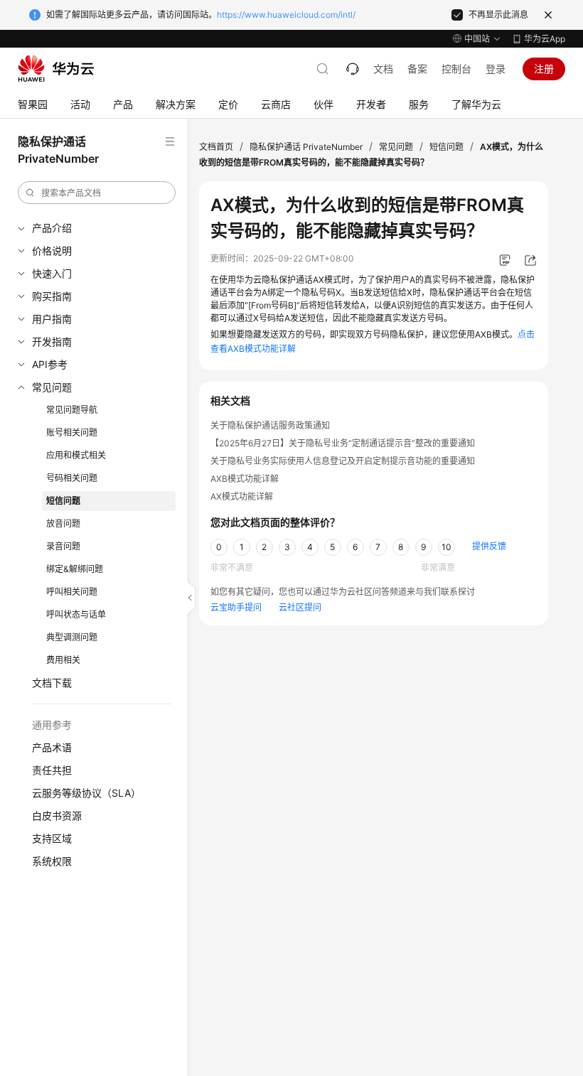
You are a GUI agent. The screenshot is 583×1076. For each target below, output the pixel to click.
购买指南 (52, 296)
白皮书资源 (57, 815)
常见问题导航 (71, 409)
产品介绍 (52, 228)
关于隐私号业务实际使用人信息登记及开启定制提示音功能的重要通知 (342, 461)
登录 (496, 69)
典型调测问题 (71, 637)
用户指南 (52, 319)
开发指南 (52, 341)
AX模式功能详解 (241, 496)
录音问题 (63, 546)
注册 (544, 69)
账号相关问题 (71, 432)
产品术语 (52, 747)
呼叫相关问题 (71, 591)
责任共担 (52, 770)
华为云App (544, 38)
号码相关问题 (71, 478)
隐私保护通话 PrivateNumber (306, 146)
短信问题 (63, 500)
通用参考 (52, 725)
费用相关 (63, 660)
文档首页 (216, 146)
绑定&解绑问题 (74, 569)
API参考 (50, 364)
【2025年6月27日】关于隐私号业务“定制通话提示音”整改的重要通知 (342, 443)
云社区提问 (300, 607)
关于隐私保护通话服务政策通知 (270, 425)
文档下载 (52, 683)
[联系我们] (352, 69)
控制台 (456, 69)
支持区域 (52, 838)
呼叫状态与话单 (76, 614)
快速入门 (52, 273)
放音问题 (63, 523)
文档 (383, 69)
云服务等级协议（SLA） (86, 793)
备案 (417, 69)
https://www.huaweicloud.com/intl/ (286, 14)
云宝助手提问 (236, 607)
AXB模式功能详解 (244, 478)
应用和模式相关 (76, 455)
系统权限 (52, 861)
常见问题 (52, 387)
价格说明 (52, 250)
